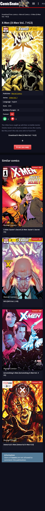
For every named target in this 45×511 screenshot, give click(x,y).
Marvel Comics (17, 93)
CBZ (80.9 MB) (23, 147)
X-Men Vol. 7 (13, 98)
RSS (43, 3)
